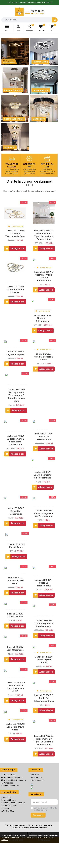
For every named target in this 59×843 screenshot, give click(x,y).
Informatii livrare (8, 800)
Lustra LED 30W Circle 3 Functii (15, 615)
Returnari (5, 808)
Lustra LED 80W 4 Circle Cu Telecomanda (44, 583)
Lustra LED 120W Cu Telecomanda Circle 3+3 (15, 289)
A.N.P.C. (4, 811)
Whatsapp (8, 783)
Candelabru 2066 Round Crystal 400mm (44, 660)
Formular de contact (10, 786)
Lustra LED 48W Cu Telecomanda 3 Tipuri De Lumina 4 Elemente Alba (43, 235)
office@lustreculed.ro (13, 778)
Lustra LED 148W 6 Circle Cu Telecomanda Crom (15, 233)
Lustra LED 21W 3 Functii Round (16, 546)
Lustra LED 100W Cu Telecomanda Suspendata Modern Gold (15, 440)
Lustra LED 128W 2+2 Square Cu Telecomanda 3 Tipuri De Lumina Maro (16, 395)
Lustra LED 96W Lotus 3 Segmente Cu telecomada (44, 623)
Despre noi (6, 797)
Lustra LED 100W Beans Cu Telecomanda (43, 436)
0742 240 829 (10, 775)
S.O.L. (12, 811)
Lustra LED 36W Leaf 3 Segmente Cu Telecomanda (42, 475)
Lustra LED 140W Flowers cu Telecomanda (42, 318)
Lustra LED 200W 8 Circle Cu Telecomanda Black (44, 698)
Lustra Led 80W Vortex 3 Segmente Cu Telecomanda (44, 513)
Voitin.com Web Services (35, 828)
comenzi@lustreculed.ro (15, 780)
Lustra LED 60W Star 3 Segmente (15, 648)
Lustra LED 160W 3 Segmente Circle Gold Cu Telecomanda (43, 276)
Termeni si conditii (9, 806)
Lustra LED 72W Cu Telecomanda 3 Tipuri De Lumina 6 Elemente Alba (43, 740)
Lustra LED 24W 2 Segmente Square (15, 353)
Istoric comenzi (37, 780)
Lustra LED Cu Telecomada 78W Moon (15, 580)
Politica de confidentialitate (13, 803)
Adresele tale (36, 778)
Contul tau (35, 775)
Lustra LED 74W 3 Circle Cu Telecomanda (15, 511)
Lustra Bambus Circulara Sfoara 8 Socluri (43, 357)
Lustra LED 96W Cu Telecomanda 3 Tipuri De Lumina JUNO (15, 687)
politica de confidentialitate (45, 809)
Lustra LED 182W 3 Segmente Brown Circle (15, 727)
